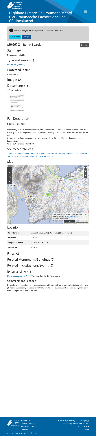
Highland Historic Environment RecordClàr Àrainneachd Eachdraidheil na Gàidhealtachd (40, 17)
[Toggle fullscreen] (85, 168)
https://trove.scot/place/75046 (18, 276)
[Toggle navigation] (85, 11)
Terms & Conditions (28, 424)
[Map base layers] (9, 173)
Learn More (15, 37)
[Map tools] (9, 181)
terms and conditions (73, 216)
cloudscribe (84, 427)
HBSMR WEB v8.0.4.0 (81, 424)
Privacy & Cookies (28, 427)
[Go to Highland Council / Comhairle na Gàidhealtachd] (14, 4)
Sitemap (24, 429)
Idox (78, 421)
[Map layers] (9, 169)
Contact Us (25, 421)
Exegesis (70, 421)
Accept (26, 37)
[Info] (9, 177)
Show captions (15, 90)
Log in (86, 429)
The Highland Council (29, 433)
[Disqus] (48, 325)
